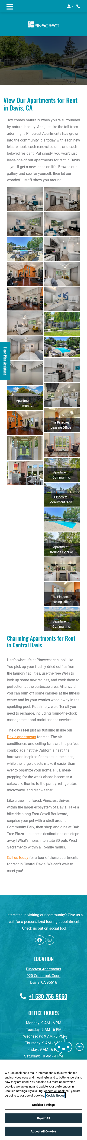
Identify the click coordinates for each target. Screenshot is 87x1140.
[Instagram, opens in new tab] (49, 940)
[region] (43, 1100)
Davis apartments (21, 737)
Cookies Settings (43, 1104)
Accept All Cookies (43, 1131)
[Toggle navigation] (10, 6)
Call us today (17, 857)
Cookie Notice (55, 1095)
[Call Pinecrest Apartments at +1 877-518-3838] (78, 6)
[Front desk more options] (80, 1047)
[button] (70, 6)
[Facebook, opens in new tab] (39, 940)
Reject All (43, 1118)
